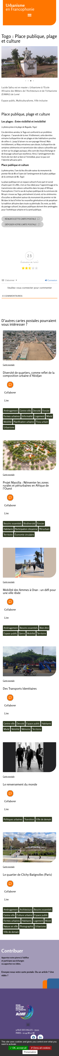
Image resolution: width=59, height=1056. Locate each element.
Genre (22, 633)
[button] (4, 62)
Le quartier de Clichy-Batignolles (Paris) (27, 874)
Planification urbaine (24, 421)
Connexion (52, 280)
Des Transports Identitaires (20, 688)
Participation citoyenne (26, 529)
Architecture (26, 909)
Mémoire (25, 729)
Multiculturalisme (24, 100)
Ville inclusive (41, 100)
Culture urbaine (24, 915)
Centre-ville (25, 410)
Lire (6, 400)
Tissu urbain (42, 421)
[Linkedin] (40, 1037)
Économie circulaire (24, 534)
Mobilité (8, 421)
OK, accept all (19, 1048)
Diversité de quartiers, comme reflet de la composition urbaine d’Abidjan (28, 374)
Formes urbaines (12, 416)
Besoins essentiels (12, 523)
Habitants (8, 529)
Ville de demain (43, 819)
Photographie (26, 926)
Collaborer (10, 392)
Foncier (46, 410)
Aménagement (11, 410)
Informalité (27, 416)
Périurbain (44, 529)
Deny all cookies (41, 1048)
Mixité (49, 416)
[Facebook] (33, 1037)
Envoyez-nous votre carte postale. (17, 971)
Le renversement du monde (20, 784)
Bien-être (44, 627)
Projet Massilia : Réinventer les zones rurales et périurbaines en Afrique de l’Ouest (26, 485)
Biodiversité (29, 523)
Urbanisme (9, 427)
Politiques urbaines (13, 819)
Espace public (8, 100)
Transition (29, 819)
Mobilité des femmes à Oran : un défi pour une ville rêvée (29, 591)
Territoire (8, 534)
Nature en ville (11, 926)
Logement (39, 416)
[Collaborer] (10, 385)
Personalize (30, 1052)
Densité (36, 410)
